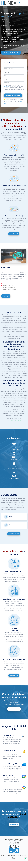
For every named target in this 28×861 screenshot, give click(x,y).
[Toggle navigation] (19, 3)
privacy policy (6, 86)
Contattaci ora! (14, 233)
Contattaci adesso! (14, 533)
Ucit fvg (19, 420)
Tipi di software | (12, 420)
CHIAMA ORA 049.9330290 (11, 52)
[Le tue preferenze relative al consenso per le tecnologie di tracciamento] (25, 859)
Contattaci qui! (14, 824)
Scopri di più (5, 296)
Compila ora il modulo (14, 709)
